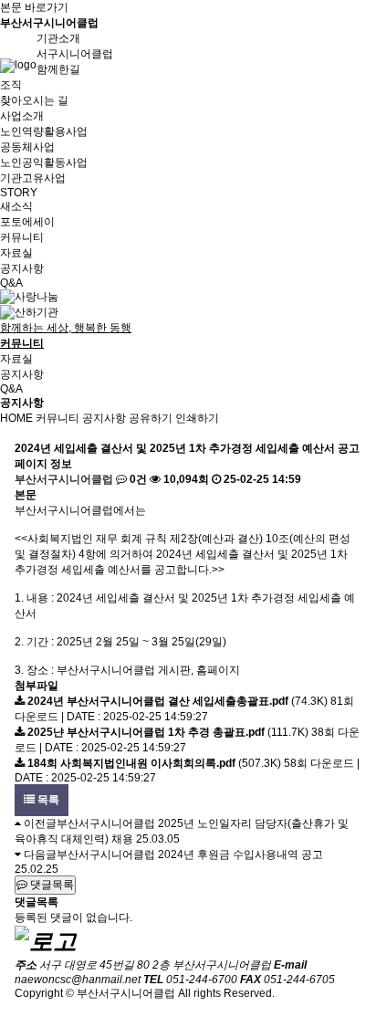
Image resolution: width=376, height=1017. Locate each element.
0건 (137, 479)
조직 (11, 85)
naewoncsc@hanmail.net (78, 979)
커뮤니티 (57, 418)
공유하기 (150, 418)
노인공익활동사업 (44, 162)
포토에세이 (27, 221)
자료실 (16, 252)
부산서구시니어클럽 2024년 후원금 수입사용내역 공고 (190, 854)
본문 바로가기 (34, 7)
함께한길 (58, 69)
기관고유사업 (33, 178)
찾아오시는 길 (34, 100)
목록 (47, 799)
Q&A (11, 283)
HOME (16, 418)
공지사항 (22, 268)
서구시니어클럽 (75, 53)
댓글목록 (50, 884)
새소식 (16, 206)
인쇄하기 (197, 418)
